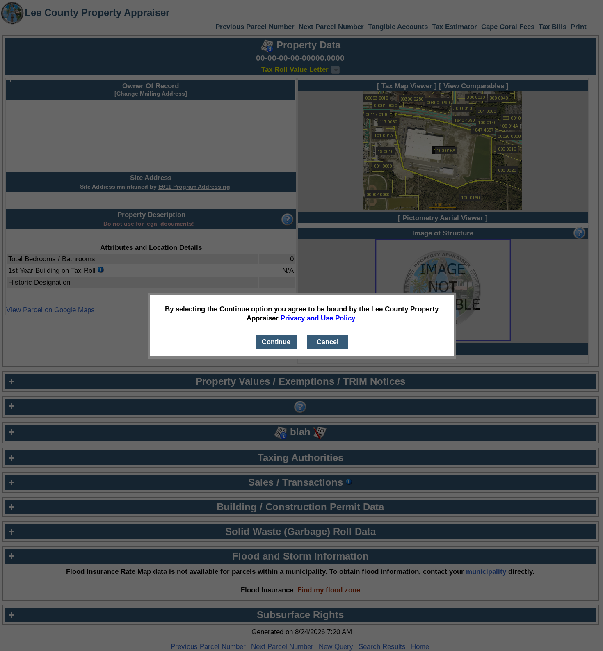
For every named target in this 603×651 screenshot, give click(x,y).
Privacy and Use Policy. (319, 318)
